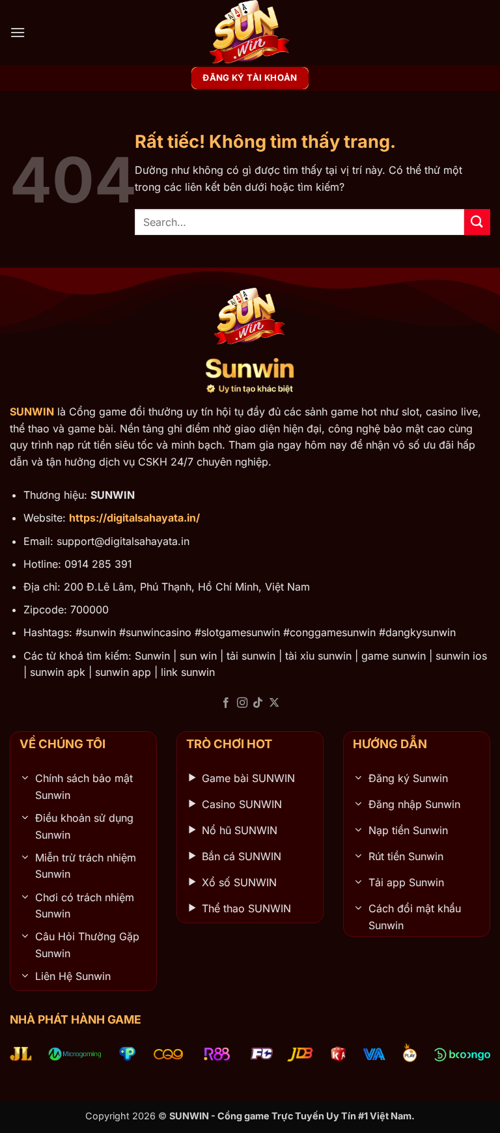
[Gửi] (477, 221)
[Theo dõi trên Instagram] (242, 703)
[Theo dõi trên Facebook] (226, 703)
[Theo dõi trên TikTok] (258, 703)
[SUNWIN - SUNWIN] (250, 32)
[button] (17, 32)
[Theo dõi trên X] (274, 703)
